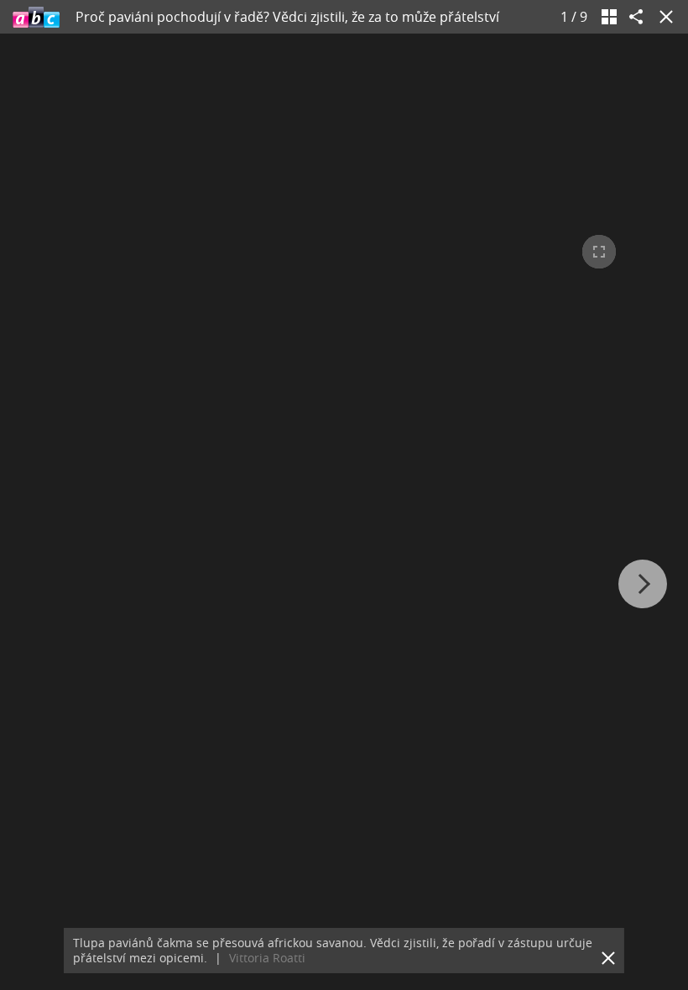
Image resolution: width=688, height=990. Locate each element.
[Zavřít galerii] (662, 16)
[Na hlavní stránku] (36, 17)
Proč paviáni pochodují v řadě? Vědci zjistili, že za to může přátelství (287, 17)
